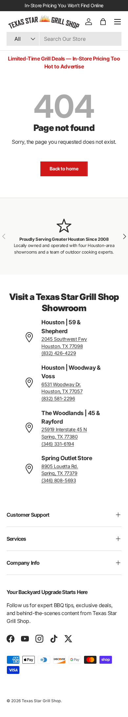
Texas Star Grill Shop (41, 700)
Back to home (64, 168)
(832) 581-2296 (58, 398)
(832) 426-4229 (58, 353)
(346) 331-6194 (57, 444)
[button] (103, 21)
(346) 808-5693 (58, 480)
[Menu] (117, 21)
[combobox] (64, 39)
